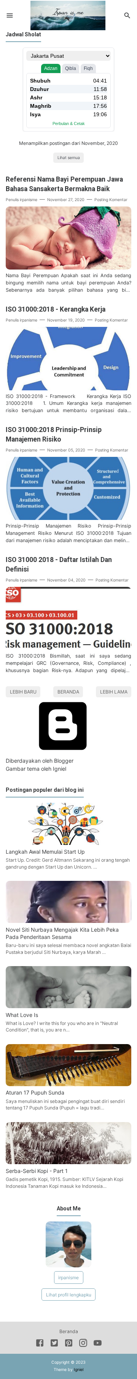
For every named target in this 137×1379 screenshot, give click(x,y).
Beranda (68, 692)
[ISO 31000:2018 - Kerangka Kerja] (68, 388)
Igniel (59, 768)
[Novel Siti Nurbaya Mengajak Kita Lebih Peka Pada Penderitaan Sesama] (68, 921)
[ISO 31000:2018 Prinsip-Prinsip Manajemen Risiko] (68, 518)
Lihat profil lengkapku (68, 1295)
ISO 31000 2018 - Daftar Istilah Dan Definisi (59, 564)
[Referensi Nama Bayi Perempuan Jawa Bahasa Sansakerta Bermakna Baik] (68, 267)
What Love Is (22, 1015)
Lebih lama (113, 692)
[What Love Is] (68, 1006)
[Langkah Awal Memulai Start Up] (68, 843)
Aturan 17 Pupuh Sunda (35, 1092)
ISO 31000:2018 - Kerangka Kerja (55, 309)
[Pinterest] (68, 1344)
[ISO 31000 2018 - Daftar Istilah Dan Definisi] (68, 648)
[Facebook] (40, 1344)
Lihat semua (68, 157)
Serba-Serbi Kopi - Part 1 (37, 1171)
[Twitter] (54, 1344)
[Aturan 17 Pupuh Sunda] (68, 1084)
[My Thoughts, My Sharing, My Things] (67, 14)
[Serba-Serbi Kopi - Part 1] (68, 1162)
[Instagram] (83, 1344)
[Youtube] (97, 1344)
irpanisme (68, 1277)
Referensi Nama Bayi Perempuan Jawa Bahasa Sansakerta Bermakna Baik (64, 184)
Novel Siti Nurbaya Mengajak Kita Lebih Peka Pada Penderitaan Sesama (62, 933)
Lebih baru (23, 692)
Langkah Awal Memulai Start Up (45, 851)
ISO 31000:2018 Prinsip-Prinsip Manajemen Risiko (54, 434)
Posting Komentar (110, 199)
